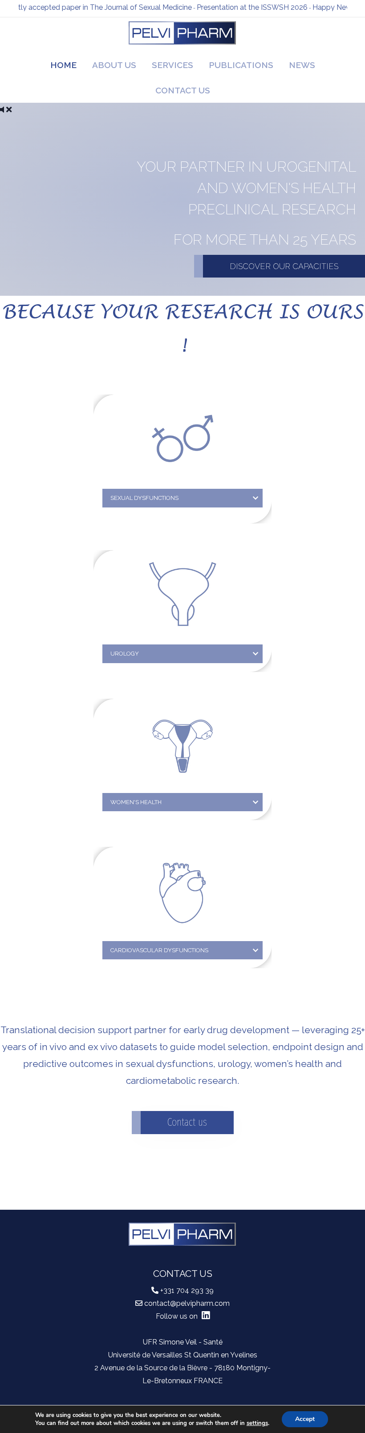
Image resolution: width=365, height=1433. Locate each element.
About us (114, 65)
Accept (305, 1419)
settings (257, 1423)
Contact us (182, 90)
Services (172, 65)
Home (63, 65)
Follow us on (177, 1316)
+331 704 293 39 (187, 1290)
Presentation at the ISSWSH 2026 (237, 7)
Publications (241, 65)
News (302, 65)
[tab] (182, 498)
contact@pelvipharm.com (187, 1303)
